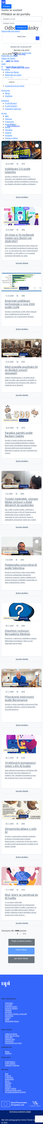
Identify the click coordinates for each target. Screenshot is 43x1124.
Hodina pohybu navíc (13, 1090)
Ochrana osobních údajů (20, 1111)
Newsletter (9, 1016)
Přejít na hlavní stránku (21, 941)
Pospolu (8, 135)
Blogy (7, 93)
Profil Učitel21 (11, 106)
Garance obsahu (11, 1008)
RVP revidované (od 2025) (18, 67)
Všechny (21, 54)
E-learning (9, 121)
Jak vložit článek (21, 958)
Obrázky (8, 130)
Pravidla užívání (11, 1007)
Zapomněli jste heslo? (10, 31)
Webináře (5, 61)
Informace (9, 1003)
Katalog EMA (10, 1039)
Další (3, 64)
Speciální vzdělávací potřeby (18, 79)
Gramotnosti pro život (14, 86)
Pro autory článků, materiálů (16, 1014)
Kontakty (8, 1012)
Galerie (8, 132)
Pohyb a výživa (11, 138)
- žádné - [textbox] (11, 82)
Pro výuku (5, 69)
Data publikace (13, 126)
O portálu (8, 1005)
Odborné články (8, 58)
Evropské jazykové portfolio (15, 1092)
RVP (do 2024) (13, 61)
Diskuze (8, 119)
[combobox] (21, 81)
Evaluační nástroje (13, 109)
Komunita (5, 90)
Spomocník (9, 1041)
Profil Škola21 (11, 103)
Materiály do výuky (13, 75)
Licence (8, 1018)
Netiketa (8, 1010)
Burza (7, 127)
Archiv (4, 113)
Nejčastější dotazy (12, 1021)
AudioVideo (9, 1079)
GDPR (7, 1019)
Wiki (7, 116)
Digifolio (8, 96)
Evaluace (5, 100)
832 (24, 933)
